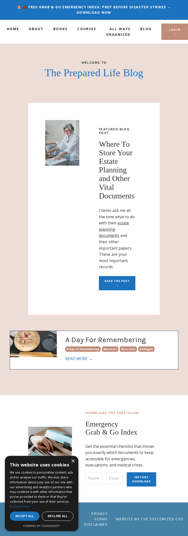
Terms (100, 519)
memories (110, 349)
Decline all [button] (58, 516)
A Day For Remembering (105, 340)
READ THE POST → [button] (117, 283)
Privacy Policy (19, 506)
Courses (86, 28)
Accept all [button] (24, 516)
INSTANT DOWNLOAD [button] (141, 479)
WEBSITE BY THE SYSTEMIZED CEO (150, 519)
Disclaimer (95, 524)
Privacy (99, 513)
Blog (146, 28)
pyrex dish (128, 349)
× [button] (73, 461)
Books (60, 28)
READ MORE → (79, 358)
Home (13, 28)
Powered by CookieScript (41, 526)
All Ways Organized (118, 31)
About (36, 28)
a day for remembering (83, 349)
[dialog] (41, 493)
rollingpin (146, 349)
